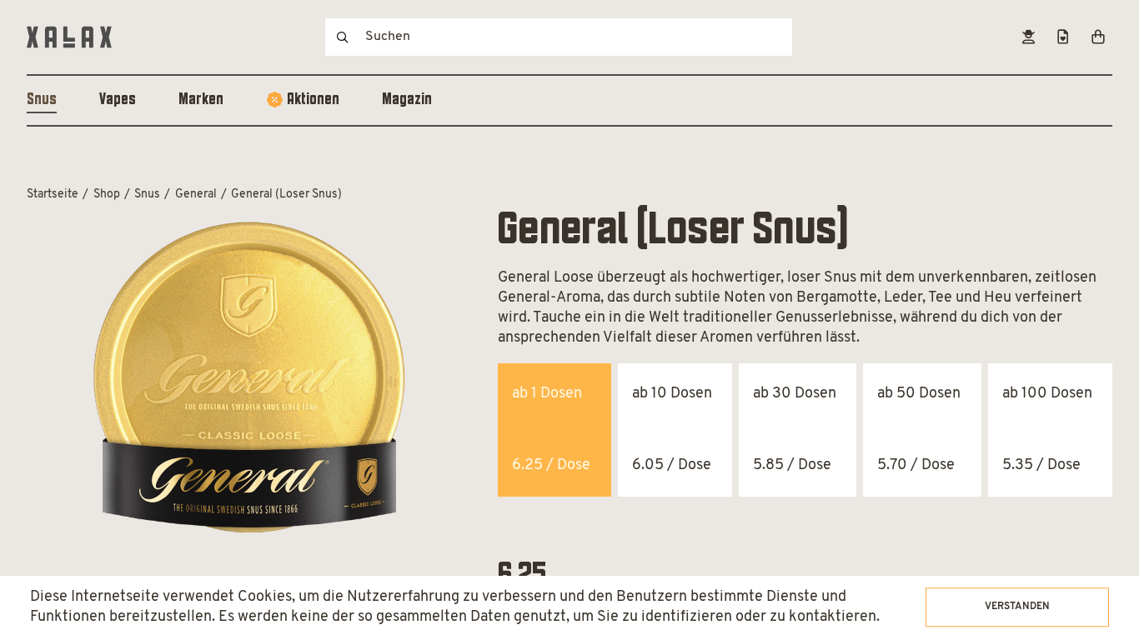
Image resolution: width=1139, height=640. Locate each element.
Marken (200, 100)
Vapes (117, 100)
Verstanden (1017, 607)
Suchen (342, 37)
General (196, 194)
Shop (106, 194)
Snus (42, 100)
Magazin (407, 100)
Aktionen (313, 100)
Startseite (52, 194)
